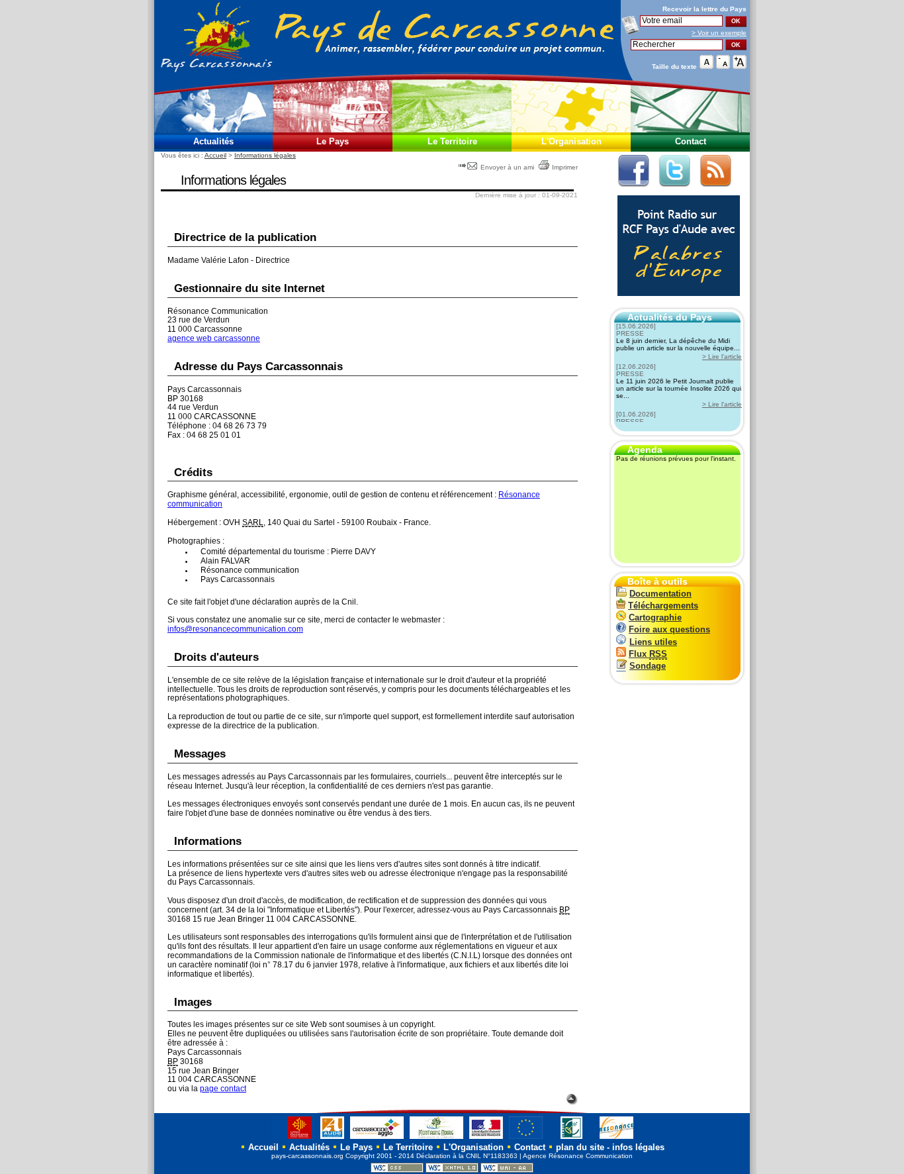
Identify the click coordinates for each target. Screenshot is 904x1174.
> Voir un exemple (719, 32)
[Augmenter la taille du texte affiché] (739, 66)
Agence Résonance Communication (578, 1155)
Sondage (647, 666)
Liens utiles (653, 642)
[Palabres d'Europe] (675, 303)
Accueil (215, 155)
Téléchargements (663, 606)
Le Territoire (452, 141)
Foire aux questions (669, 629)
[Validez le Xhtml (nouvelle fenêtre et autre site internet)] (452, 1170)
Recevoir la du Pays (704, 9)
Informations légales (265, 155)
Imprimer (565, 167)
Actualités (213, 141)
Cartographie (655, 617)
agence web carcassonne (213, 338)
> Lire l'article (722, 356)
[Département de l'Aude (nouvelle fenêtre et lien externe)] (332, 1138)
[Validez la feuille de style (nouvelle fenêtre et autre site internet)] (397, 1170)
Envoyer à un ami (507, 167)
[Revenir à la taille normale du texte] (706, 66)
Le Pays (332, 141)
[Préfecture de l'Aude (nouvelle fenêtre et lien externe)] (486, 1138)
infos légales (638, 1147)
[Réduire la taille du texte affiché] (723, 66)
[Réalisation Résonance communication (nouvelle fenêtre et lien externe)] (616, 1138)
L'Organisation (571, 141)
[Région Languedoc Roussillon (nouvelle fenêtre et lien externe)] (292, 1138)
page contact (223, 1089)
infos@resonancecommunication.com (235, 629)
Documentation (660, 594)
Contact (690, 141)
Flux (648, 654)
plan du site (580, 1147)
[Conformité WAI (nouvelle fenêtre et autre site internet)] (506, 1170)
